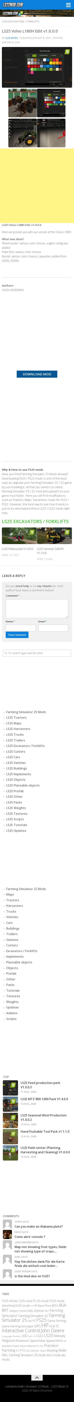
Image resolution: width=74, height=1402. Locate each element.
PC (37, 1346)
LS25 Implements (18, 774)
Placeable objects (19, 962)
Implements (15, 956)
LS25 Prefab (15, 791)
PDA (41, 1345)
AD (32, 1305)
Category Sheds (17, 1310)
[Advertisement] (37, 185)
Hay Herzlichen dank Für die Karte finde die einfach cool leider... (40, 1263)
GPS (37, 1326)
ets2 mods (53, 1355)
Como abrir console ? (30, 1237)
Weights (12, 1002)
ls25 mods (23, 1305)
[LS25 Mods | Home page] (16, 5)
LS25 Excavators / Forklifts (20, 21)
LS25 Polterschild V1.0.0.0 (17, 549)
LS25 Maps (13, 723)
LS (34, 1336)
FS (34, 1321)
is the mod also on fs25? (32, 1276)
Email (42, 621)
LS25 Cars (13, 757)
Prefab (11, 973)
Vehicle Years (38, 1350)
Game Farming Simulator (18, 1326)
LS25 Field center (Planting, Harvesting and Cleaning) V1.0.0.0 (45, 1150)
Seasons (12, 940)
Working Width (57, 1350)
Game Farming (56, 1321)
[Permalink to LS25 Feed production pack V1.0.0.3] (10, 1088)
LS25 (48, 1335)
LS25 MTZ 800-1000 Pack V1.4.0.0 (44, 1099)
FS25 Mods (9, 1301)
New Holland (27, 1346)
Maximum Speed (27, 1341)
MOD (59, 1341)
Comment (12, 595)
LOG (30, 1336)
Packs (10, 985)
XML (5, 1355)
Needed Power (11, 1346)
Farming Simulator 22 (33, 1316)
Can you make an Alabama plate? (39, 1226)
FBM (30, 1320)
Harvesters (14, 906)
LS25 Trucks (15, 734)
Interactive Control (21, 1330)
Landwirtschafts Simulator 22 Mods (27, 1386)
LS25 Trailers (15, 740)
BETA (55, 1305)
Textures (13, 996)
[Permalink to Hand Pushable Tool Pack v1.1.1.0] (10, 1136)
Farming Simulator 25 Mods (26, 712)
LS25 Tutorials (16, 825)
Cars (9, 923)
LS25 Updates (16, 831)
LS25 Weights (16, 808)
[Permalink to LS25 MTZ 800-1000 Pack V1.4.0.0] (10, 1104)
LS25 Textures (17, 814)
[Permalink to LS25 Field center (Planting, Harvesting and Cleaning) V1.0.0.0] (10, 1153)
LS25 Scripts (15, 819)
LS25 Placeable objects (23, 785)
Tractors (12, 900)
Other (10, 979)
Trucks (11, 911)
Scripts (11, 1019)
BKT (5, 1310)
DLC (47, 1310)
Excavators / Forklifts (21, 951)
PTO (23, 1350)
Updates (12, 1007)
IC (57, 1325)
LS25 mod (25, 1301)
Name (10, 621)
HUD (52, 1326)
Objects (12, 968)
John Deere (52, 1330)
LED (24, 1335)
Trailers (12, 934)
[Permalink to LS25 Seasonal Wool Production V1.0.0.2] (10, 1120)
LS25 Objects (15, 780)
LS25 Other (14, 797)
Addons (11, 1013)
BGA (62, 1305)
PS (17, 1350)
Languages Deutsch (11, 1336)
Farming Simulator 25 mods (27, 1355)
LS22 (39, 1335)
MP (64, 1341)
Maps (10, 894)
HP (45, 1325)
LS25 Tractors (16, 717)
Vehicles (12, 917)
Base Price (44, 1305)
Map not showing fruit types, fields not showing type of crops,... (40, 1249)
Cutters (12, 945)
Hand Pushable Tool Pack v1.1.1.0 (45, 1131)
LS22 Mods (11, 38)
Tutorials (13, 990)
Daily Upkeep (35, 1310)
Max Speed (47, 1340)
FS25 (41, 1320)
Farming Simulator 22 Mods (26, 889)
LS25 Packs (14, 802)
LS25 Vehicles (16, 763)
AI (35, 1305)
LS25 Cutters (15, 751)
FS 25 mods (41, 1301)
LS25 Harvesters (18, 729)
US (28, 1350)
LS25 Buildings (16, 768)
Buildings (13, 928)
